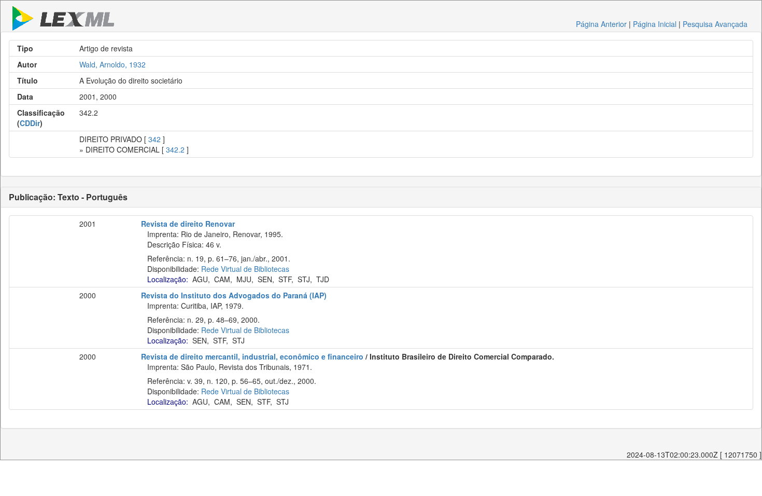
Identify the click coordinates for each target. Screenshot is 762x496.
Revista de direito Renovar (188, 223)
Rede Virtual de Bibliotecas (245, 269)
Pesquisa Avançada (715, 24)
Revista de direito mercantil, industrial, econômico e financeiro (252, 356)
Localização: (167, 279)
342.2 (175, 149)
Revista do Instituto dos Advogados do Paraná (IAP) (234, 295)
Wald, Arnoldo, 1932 (112, 64)
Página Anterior (601, 24)
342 (154, 139)
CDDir (30, 123)
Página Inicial (654, 24)
